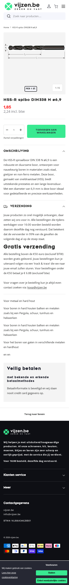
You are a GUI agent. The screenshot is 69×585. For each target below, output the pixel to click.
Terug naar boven (34, 414)
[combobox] (34, 16)
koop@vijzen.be (37, 287)
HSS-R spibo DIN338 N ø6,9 (24, 27)
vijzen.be (14, 537)
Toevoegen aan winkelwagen (46, 131)
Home (6, 27)
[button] (55, 6)
